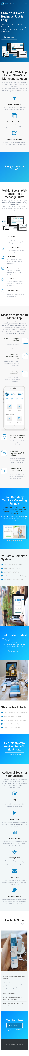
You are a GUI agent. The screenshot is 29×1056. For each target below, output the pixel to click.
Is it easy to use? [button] (10, 993)
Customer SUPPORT (16, 1030)
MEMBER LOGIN (15, 1025)
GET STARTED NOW (15, 651)
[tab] (14, 977)
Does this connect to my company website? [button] (14, 977)
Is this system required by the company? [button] (13, 1004)
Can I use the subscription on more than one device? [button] (12, 998)
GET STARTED (10, 37)
